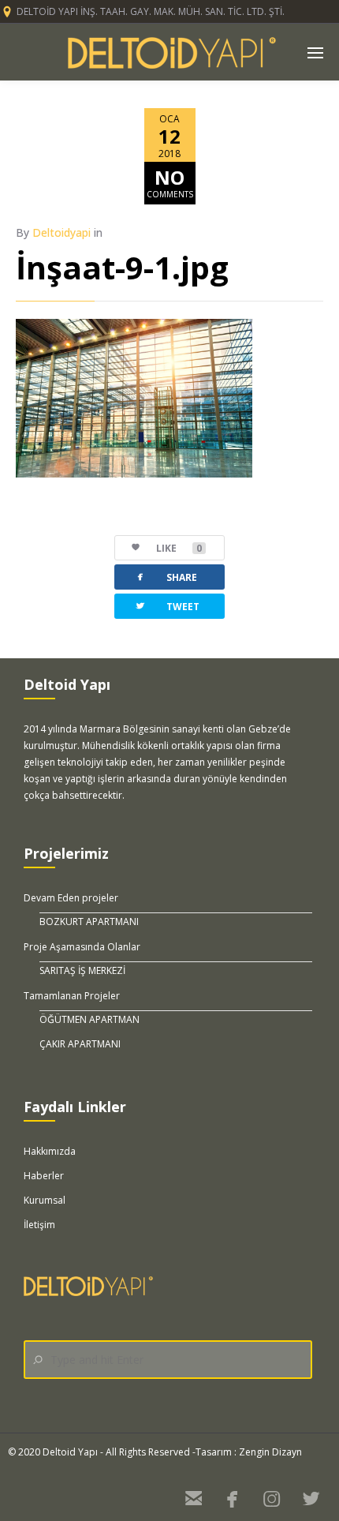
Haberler (44, 1175)
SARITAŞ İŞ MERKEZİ (82, 970)
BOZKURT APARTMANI (89, 921)
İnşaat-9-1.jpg (122, 267)
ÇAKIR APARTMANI (80, 1044)
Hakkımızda (50, 1151)
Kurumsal (44, 1200)
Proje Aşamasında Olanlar (82, 946)
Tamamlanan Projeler (72, 995)
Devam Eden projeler (71, 898)
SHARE (165, 576)
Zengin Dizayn (270, 1452)
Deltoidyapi (61, 232)
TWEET (166, 606)
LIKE (179, 548)
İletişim (39, 1224)
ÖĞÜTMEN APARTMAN (89, 1019)
